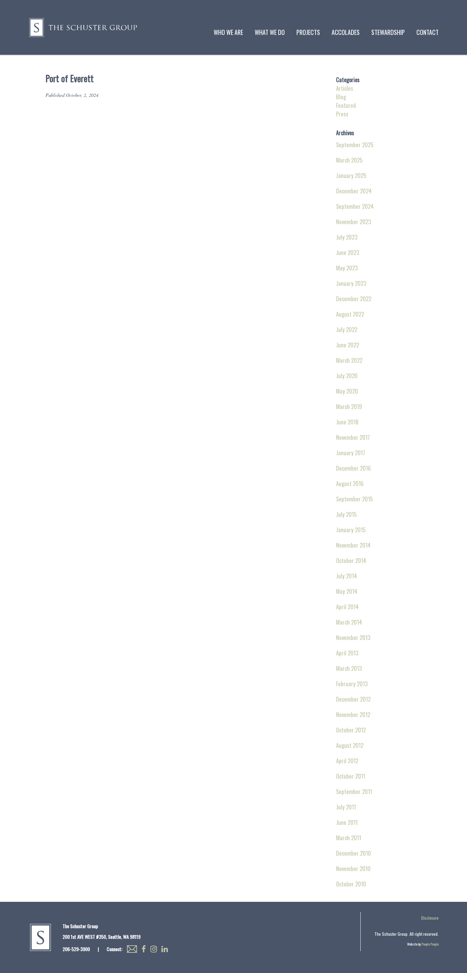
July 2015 (346, 514)
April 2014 (347, 606)
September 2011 (354, 791)
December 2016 (353, 468)
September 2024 (355, 206)
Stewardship (388, 32)
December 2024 (354, 191)
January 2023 (351, 283)
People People (430, 944)
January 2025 (351, 175)
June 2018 (347, 422)
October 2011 (350, 776)
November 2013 (353, 637)
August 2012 (349, 745)
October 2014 (351, 560)
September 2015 (354, 499)
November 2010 (353, 868)
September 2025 (354, 144)
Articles (344, 88)
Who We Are (228, 32)
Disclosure (430, 918)
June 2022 (347, 345)
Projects (308, 32)
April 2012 (347, 760)
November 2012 (353, 714)
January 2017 (350, 452)
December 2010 (353, 853)
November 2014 (353, 545)
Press (342, 114)
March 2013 (349, 668)
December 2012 (353, 699)
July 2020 (347, 375)
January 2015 (350, 529)
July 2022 (346, 329)
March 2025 (349, 160)
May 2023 (347, 268)
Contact (427, 32)
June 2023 (347, 252)
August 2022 (350, 314)
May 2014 (346, 591)
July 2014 (346, 576)
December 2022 (353, 298)
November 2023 (353, 221)
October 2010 (351, 884)
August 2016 (350, 483)
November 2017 (353, 437)
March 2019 (349, 406)
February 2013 (352, 683)
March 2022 (349, 360)
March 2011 (348, 837)
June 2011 (347, 822)
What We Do (270, 32)
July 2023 (346, 237)
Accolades (346, 32)
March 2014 (349, 622)
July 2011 (346, 807)
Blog (341, 96)
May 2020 (347, 391)
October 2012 (351, 730)
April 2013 (347, 653)
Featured (346, 105)
